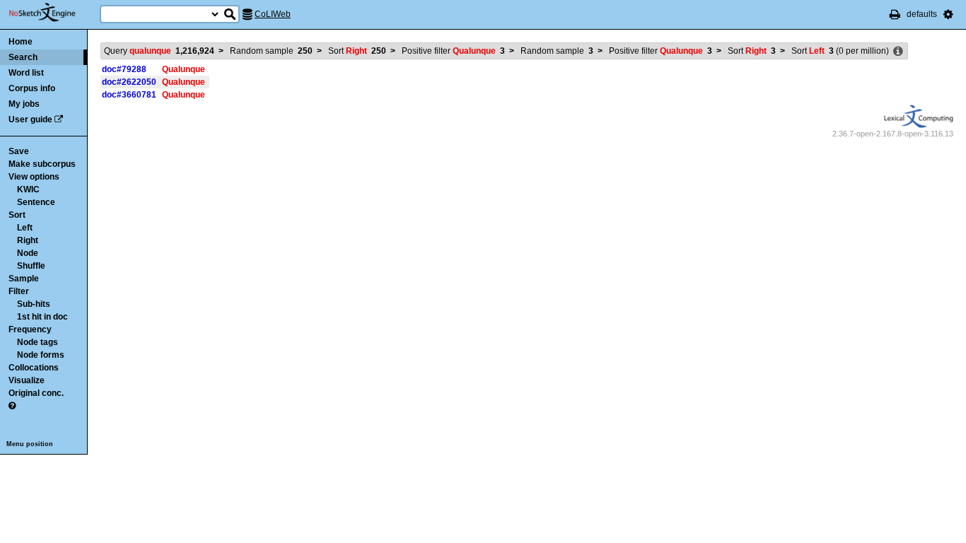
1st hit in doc (42, 317)
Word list (26, 73)
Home (20, 42)
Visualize (26, 380)
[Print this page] (895, 14)
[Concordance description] (898, 51)
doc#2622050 (129, 82)
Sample (23, 279)
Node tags (37, 342)
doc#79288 (124, 69)
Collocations (33, 368)
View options (33, 177)
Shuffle (31, 266)
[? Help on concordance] (12, 406)
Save (18, 151)
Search (22, 57)
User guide (30, 119)
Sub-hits (33, 304)
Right (27, 240)
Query (159, 51)
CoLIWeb (273, 14)
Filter (18, 291)
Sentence (36, 202)
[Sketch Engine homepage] (52, 13)
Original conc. (36, 393)
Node (27, 253)
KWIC (28, 189)
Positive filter (453, 51)
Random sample (271, 51)
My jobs (24, 104)
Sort (16, 215)
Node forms (40, 355)
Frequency (30, 329)
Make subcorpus (42, 164)
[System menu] (948, 14)
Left (25, 228)
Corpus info (31, 88)
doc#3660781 (129, 95)
